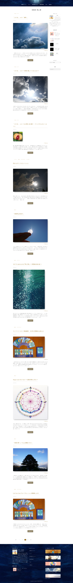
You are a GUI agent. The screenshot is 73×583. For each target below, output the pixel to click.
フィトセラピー (28, 159)
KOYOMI (57, 43)
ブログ (46, 4)
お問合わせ (50, 4)
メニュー (29, 4)
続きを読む (30, 60)
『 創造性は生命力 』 (18, 214)
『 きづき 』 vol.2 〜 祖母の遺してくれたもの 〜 (26, 71)
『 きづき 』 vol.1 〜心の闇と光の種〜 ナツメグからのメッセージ (30, 125)
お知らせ (19, 159)
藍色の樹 (36, 1)
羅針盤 (57, 53)
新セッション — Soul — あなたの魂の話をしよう (57, 33)
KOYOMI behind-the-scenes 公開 (57, 49)
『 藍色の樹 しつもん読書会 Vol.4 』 (23, 443)
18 (22, 539)
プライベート (18, 260)
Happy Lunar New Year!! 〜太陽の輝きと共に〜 (25, 379)
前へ (16, 539)
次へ (31, 539)
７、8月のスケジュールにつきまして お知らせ (51, 572)
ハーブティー (15, 159)
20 (27, 539)
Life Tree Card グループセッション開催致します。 (26, 493)
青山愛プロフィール (23, 4)
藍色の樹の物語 (42, 4)
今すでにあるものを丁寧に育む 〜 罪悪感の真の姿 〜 (27, 264)
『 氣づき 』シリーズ (16, 13)
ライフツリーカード (23, 159)
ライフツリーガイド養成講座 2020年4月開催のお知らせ (28, 331)
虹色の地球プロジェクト (35, 4)
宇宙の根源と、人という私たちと (49, 560)
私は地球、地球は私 (57, 38)
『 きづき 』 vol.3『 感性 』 (20, 17)
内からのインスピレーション (21, 163)
